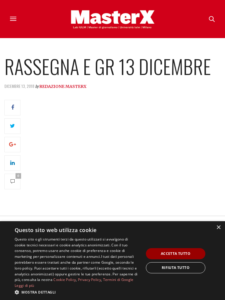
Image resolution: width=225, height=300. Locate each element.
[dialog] (112, 260)
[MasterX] (112, 19)
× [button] (218, 227)
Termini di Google (118, 279)
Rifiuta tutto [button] (176, 267)
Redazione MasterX (62, 86)
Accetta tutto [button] (175, 253)
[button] (77, 292)
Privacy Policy (89, 279)
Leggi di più (24, 285)
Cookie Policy (64, 279)
